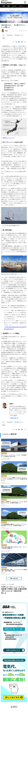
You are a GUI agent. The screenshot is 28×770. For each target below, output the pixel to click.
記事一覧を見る (14, 578)
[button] (3, 35)
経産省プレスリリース (8, 138)
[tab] (3, 6)
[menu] (25, 2)
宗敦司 (6, 10)
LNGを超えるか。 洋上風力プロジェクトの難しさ (17, 10)
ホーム (2, 10)
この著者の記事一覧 (13, 418)
